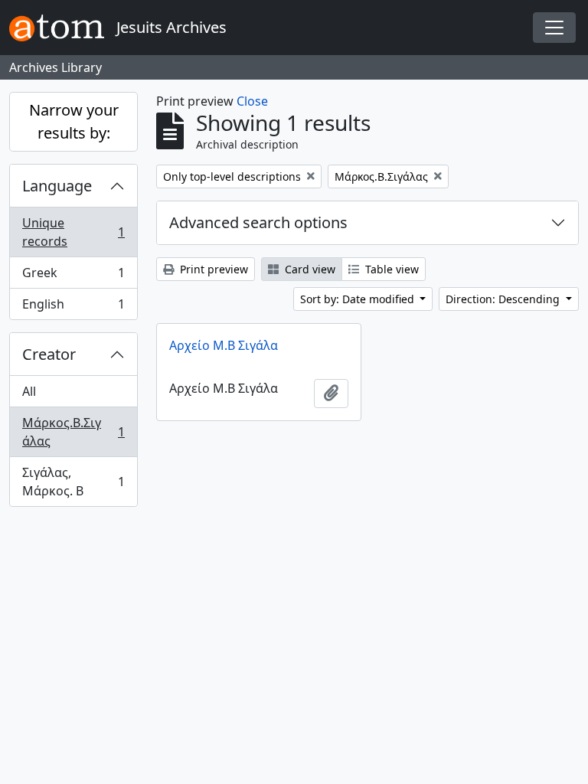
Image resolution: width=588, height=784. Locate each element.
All (29, 391)
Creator (49, 354)
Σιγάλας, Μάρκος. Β (73, 481)
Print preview (212, 269)
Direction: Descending (504, 299)
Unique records (73, 232)
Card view (308, 269)
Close (252, 101)
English (73, 307)
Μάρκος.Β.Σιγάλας (73, 431)
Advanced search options (258, 222)
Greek (73, 276)
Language (57, 185)
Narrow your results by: (74, 121)
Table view (390, 269)
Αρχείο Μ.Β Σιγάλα (223, 345)
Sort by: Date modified (358, 299)
